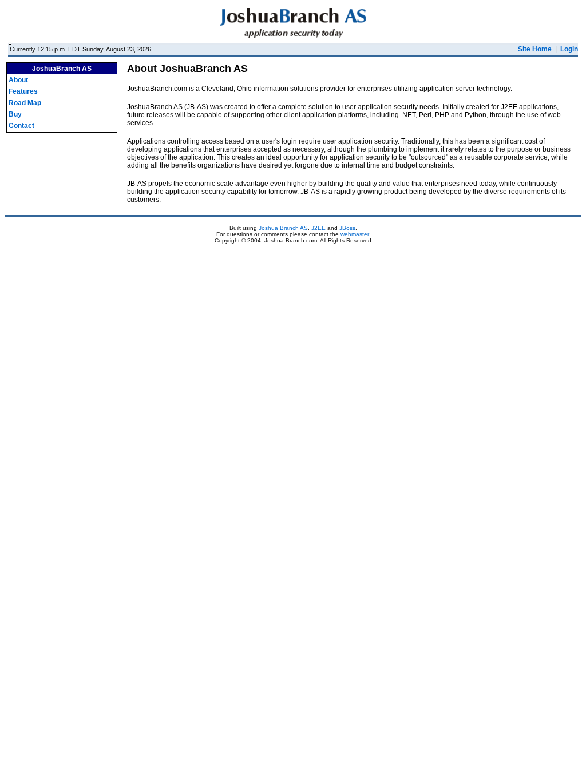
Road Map (25, 103)
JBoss (347, 228)
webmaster (354, 234)
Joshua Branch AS (283, 228)
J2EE (318, 228)
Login (569, 49)
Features (23, 91)
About (18, 80)
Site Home (535, 49)
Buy (15, 114)
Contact (21, 126)
